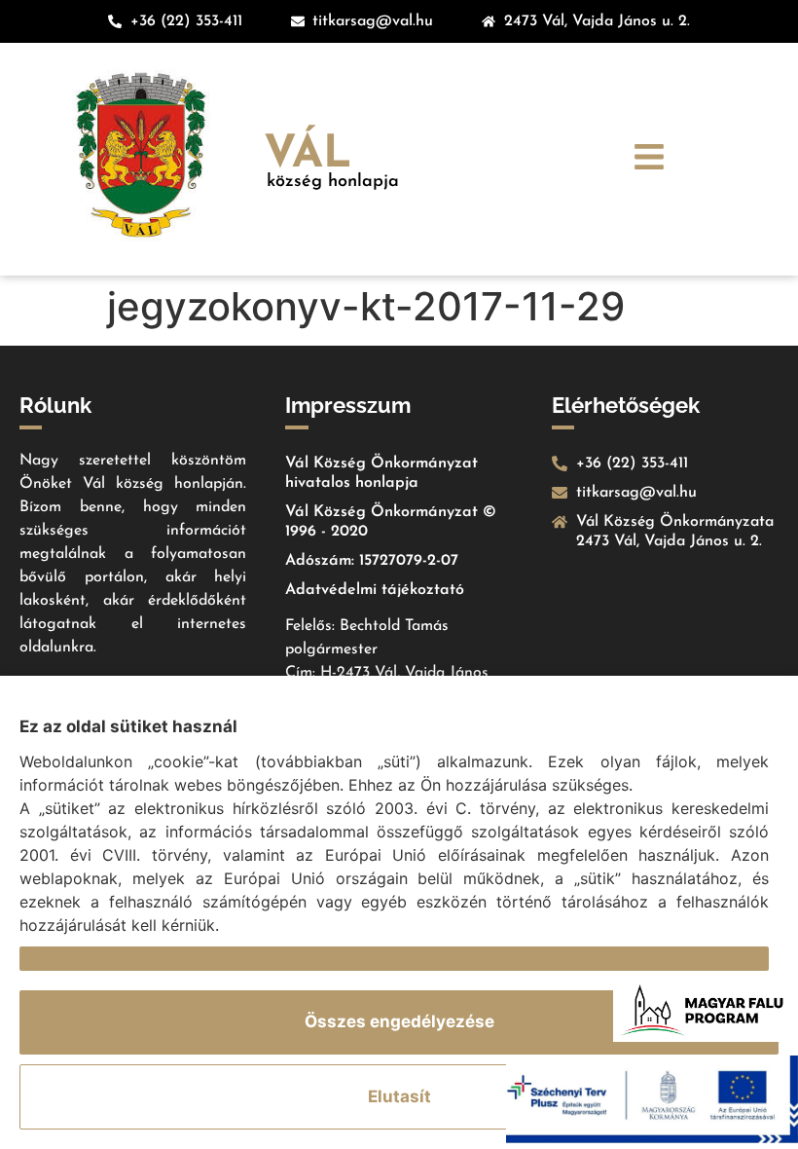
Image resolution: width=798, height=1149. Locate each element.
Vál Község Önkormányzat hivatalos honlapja (381, 473)
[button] (649, 159)
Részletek (59, 958)
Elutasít (399, 1096)
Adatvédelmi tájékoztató (374, 590)
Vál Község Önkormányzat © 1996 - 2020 (390, 521)
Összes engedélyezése (399, 1021)
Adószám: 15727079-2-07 (371, 561)
